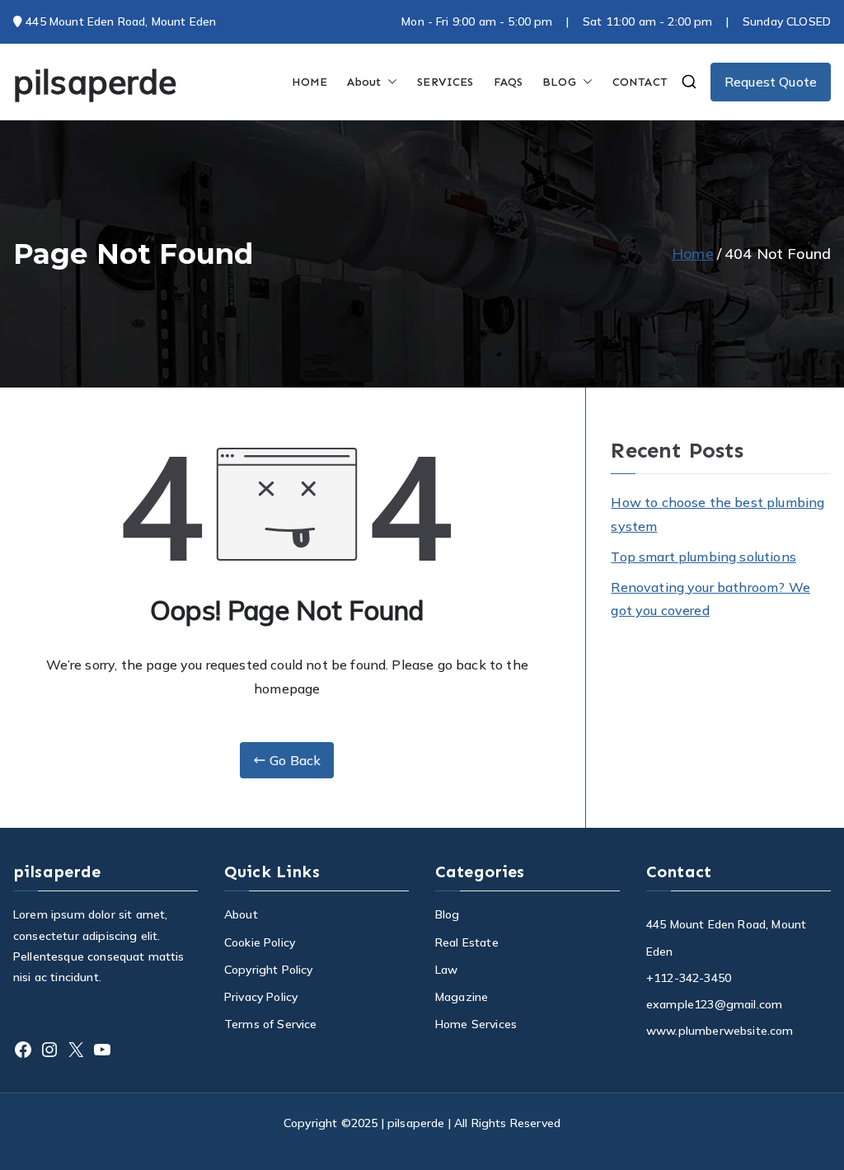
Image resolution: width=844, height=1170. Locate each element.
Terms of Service (270, 1024)
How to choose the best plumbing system (717, 514)
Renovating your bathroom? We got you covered (710, 599)
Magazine (461, 996)
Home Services (476, 1024)
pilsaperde (95, 81)
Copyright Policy (268, 969)
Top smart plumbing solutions (703, 556)
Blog (447, 914)
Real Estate (467, 942)
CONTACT (640, 82)
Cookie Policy (259, 942)
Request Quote (770, 81)
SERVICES (445, 82)
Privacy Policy (261, 996)
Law (446, 969)
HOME (310, 82)
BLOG (559, 82)
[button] (389, 82)
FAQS (508, 82)
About (364, 82)
